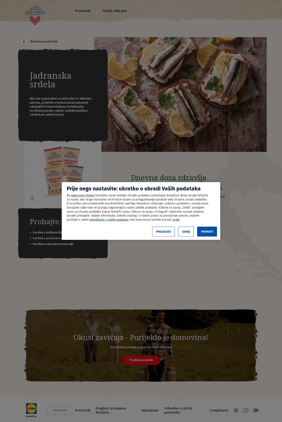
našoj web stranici (83, 195)
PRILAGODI (163, 231)
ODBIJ (186, 231)
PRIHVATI (207, 231)
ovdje (176, 220)
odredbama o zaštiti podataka (108, 220)
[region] (141, 211)
